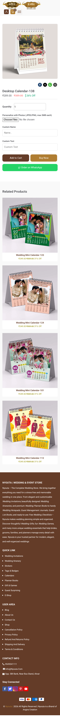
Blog (7, 610)
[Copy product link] (55, 85)
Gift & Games (11, 585)
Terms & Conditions (14, 649)
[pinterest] (20, 688)
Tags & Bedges (12, 571)
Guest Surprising (12, 590)
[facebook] (4, 688)
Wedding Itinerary (13, 561)
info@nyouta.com (13, 669)
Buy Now (43, 157)
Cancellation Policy (13, 630)
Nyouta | (9, 706)
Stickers (8, 566)
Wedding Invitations (14, 556)
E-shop (8, 595)
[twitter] (10, 688)
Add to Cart (16, 157)
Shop (7, 625)
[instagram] (15, 688)
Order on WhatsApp (31, 167)
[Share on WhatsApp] (50, 85)
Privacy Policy (11, 635)
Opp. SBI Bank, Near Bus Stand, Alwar (22, 674)
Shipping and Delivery (15, 644)
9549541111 (11, 664)
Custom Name (9, 127)
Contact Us (10, 620)
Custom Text (8, 141)
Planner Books (11, 580)
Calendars (9, 576)
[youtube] (26, 688)
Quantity (7, 106)
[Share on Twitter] (45, 85)
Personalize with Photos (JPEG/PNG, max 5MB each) (27, 115)
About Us (9, 615)
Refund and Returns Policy (17, 639)
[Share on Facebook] (40, 85)
